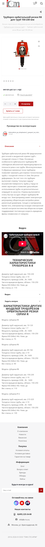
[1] (4, 81)
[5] (13, 81)
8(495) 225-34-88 (24, 514)
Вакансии (22, 437)
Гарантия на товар (22, 457)
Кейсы (22, 479)
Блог (22, 466)
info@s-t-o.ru (24, 519)
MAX (16, 503)
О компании (22, 431)
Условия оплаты (22, 450)
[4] (11, 81)
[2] (6, 81)
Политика (22, 441)
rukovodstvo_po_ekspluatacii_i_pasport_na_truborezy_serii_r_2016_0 (24, 132)
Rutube (27, 503)
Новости (22, 434)
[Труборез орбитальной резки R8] (22, 54)
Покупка (22, 446)
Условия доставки (22, 453)
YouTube (22, 503)
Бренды (22, 472)
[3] (9, 81)
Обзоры (22, 476)
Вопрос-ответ (22, 469)
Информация (22, 462)
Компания (23, 427)
